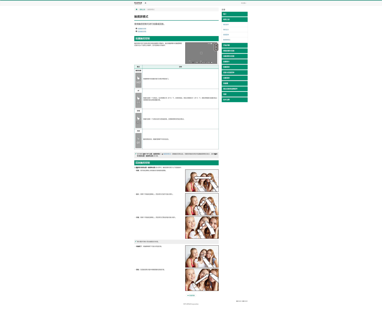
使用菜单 (226, 34)
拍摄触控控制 (142, 28)
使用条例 (240, 301)
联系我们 (246, 301)
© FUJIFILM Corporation (191, 304)
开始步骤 (226, 45)
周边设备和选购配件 (230, 89)
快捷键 (225, 83)
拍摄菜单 (226, 67)
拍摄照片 (226, 62)
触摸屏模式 (167, 154)
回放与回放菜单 (228, 72)
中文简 (243, 3)
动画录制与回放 (228, 56)
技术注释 (226, 100)
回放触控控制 (142, 31)
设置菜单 (226, 78)
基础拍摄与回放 (228, 51)
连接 (224, 94)
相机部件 (226, 24)
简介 (224, 14)
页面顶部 (192, 295)
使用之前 (142, 9)
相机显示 (226, 29)
